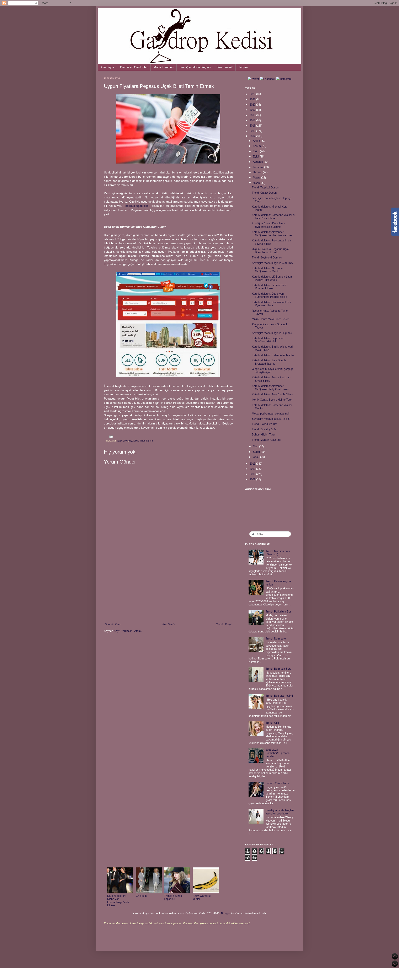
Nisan (257, 182)
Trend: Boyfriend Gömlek (267, 257)
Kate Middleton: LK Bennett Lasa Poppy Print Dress (272, 278)
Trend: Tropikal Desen (265, 187)
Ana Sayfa (107, 67)
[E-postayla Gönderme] (110, 436)
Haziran (258, 172)
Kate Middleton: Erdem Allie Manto (273, 355)
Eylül (256, 156)
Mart (256, 446)
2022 (253, 99)
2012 (253, 468)
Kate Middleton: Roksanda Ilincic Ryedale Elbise (272, 304)
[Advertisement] (168, 588)
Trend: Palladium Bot (264, 424)
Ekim (256, 151)
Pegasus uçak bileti (136, 205)
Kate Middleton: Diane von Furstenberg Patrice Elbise (269, 295)
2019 (253, 109)
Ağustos (258, 161)
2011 (253, 474)
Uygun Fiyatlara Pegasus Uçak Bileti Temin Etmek (270, 250)
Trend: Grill (272, 722)
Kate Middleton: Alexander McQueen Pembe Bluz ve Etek (272, 233)
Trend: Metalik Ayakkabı (266, 439)
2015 (253, 131)
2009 (253, 479)
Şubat (257, 451)
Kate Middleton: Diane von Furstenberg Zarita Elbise (118, 900)
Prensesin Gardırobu (134, 67)
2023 (253, 94)
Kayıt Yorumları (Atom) (128, 630)
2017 (253, 120)
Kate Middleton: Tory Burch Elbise (272, 394)
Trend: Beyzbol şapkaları (173, 897)
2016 (253, 125)
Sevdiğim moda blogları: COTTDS (272, 262)
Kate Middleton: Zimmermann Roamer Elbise (269, 287)
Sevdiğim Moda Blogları (195, 67)
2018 (253, 115)
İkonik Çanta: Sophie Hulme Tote (272, 399)
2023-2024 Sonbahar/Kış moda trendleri (277, 753)
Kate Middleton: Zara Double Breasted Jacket (269, 362)
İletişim (243, 67)
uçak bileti (122, 440)
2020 (253, 104)
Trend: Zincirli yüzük (264, 429)
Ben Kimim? (225, 67)
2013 (253, 463)
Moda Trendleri (164, 67)
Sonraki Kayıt (113, 624)
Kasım (257, 146)
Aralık (257, 140)
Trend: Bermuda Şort (278, 668)
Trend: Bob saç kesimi (279, 695)
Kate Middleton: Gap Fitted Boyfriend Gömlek (268, 340)
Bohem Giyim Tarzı (263, 434)
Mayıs (257, 177)
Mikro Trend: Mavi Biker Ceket (270, 319)
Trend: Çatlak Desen (264, 192)
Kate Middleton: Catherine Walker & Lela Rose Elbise (273, 216)
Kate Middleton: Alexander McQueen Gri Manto (267, 270)
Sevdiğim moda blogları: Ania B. (271, 418)
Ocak (256, 457)
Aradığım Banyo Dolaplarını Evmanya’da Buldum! (268, 225)
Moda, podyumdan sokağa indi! (270, 413)
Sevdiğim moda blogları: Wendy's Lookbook (280, 812)
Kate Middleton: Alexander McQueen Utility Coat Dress (270, 387)
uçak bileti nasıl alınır (141, 440)
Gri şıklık (141, 895)
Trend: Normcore (276, 638)
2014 (253, 136)
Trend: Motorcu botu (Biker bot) (278, 553)
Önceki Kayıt (224, 624)
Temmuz (258, 167)
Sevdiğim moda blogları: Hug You (272, 333)
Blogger (225, 913)
